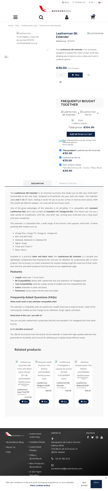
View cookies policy (40, 485)
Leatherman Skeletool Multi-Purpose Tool (82, 385)
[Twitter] (92, 437)
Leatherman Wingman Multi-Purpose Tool (43, 385)
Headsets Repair (37, 442)
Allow (96, 482)
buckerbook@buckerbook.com (66, 468)
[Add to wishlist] (88, 75)
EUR (91, 2)
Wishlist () (80, 2)
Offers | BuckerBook (36, 457)
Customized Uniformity (35, 435)
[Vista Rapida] (30, 375)
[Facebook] (88, 437)
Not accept (84, 484)
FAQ (8, 452)
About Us (10, 447)
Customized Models (35, 448)
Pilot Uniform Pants (72, 165)
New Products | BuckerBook (37, 465)
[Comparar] (60, 82)
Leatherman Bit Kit (71, 157)
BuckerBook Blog (15, 442)
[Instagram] (97, 437)
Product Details (68, 183)
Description (37, 183)
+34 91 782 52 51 (62, 459)
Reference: (61, 41)
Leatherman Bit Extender (63, 384)
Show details (67, 145)
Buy (77, 75)
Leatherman (66, 266)
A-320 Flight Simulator (35, 473)
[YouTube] (101, 437)
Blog (66, 2)
